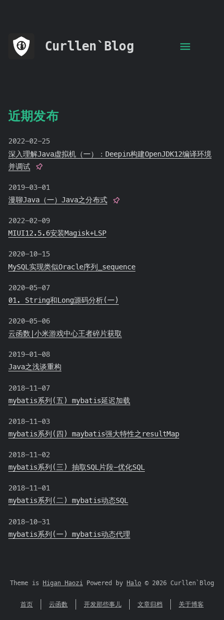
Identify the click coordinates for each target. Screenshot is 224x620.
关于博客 (191, 604)
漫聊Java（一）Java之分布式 (57, 199)
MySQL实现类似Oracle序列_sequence (71, 267)
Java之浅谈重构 (34, 366)
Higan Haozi (63, 583)
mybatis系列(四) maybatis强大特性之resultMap (93, 433)
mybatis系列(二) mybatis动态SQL (68, 500)
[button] (185, 45)
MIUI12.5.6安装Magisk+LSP (57, 233)
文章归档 (150, 604)
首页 (26, 604)
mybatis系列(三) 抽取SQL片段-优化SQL (76, 467)
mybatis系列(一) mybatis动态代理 (69, 534)
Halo (134, 583)
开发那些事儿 (102, 604)
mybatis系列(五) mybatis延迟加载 (69, 400)
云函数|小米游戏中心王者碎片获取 (65, 333)
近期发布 (33, 116)
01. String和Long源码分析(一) (63, 300)
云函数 (58, 604)
